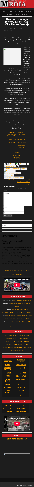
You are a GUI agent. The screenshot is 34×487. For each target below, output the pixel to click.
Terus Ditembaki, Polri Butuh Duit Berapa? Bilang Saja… (24, 182)
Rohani (7, 387)
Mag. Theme (19, 485)
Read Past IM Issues (17, 274)
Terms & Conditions (16, 480)
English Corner (7, 369)
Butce (7, 365)
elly (9, 28)
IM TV (17, 14)
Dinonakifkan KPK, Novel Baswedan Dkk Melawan (11, 141)
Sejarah (21, 387)
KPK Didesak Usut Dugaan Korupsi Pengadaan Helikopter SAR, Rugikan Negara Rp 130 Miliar (16, 154)
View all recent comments (17, 327)
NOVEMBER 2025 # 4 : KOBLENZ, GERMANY (17, 344)
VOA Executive (21, 405)
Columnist (21, 365)
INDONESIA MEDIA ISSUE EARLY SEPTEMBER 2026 (17, 270)
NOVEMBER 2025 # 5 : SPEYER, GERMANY (17, 338)
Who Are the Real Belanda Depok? (22, 300)
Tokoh (21, 391)
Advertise (25, 14)
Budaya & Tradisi (21, 361)
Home (4, 11)
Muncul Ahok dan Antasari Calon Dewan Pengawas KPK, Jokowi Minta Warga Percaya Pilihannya (21, 143)
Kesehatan (21, 376)
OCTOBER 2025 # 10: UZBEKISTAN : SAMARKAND (17, 341)
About (21, 11)
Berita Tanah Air (14, 28)
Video (21, 395)
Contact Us (12, 11)
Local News (7, 380)
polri (23, 28)
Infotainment (21, 373)
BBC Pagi (8, 405)
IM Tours (28, 11)
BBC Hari (7, 408)
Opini (7, 384)
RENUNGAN (10, 180)
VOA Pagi (21, 408)
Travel (7, 395)
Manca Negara (21, 379)
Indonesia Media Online (19, 483)
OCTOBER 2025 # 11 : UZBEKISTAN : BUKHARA (17, 335)
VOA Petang (21, 412)
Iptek (7, 376)
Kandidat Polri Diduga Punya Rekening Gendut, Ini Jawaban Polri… (11, 133)
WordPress (30, 485)
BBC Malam (8, 412)
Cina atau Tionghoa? (17, 439)
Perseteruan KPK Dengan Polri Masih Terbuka (21, 132)
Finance (7, 373)
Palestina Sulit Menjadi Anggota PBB (20, 322)
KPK (21, 28)
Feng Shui (21, 368)
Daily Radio (9, 14)
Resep (21, 384)
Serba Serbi (7, 391)
